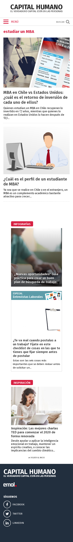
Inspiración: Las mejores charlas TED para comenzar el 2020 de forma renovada (34, 432)
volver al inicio (37, 458)
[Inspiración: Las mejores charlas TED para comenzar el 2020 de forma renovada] (36, 424)
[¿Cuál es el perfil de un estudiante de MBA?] (36, 173)
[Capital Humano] (36, 11)
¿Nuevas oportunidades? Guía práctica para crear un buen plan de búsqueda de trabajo (36, 278)
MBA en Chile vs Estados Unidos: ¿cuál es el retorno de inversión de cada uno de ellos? (35, 97)
